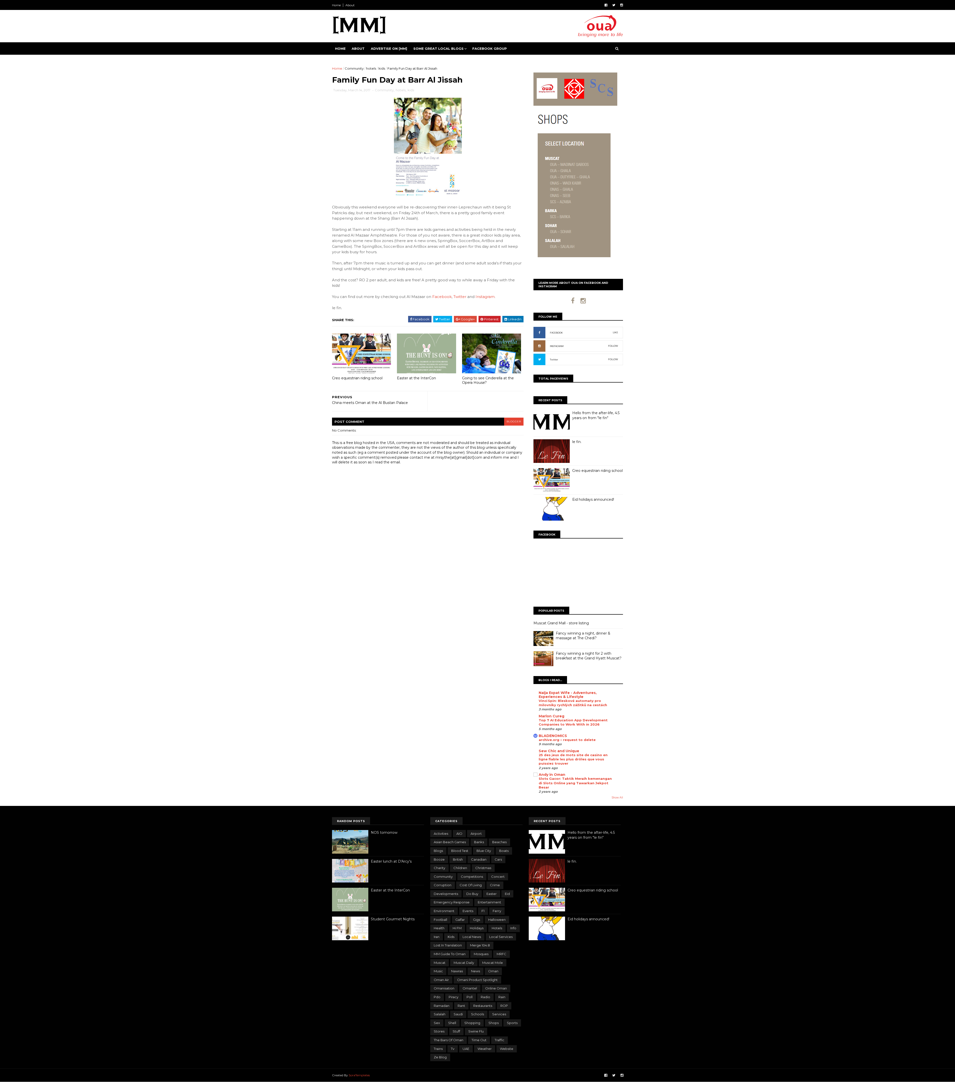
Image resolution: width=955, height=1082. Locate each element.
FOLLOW (613, 345)
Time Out (479, 1040)
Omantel (470, 988)
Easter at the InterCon (416, 378)
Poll (470, 997)
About (350, 5)
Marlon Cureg (551, 716)
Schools (477, 1014)
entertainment (489, 902)
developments (446, 894)
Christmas (483, 868)
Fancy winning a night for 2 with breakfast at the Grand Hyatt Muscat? (588, 656)
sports (512, 1023)
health (439, 928)
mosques (481, 954)
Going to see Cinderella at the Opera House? (488, 380)
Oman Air (441, 980)
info (513, 928)
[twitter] (613, 5)
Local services (501, 937)
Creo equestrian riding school (357, 378)
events (468, 911)
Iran (436, 937)
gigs (476, 920)
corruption (442, 885)
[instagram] (621, 5)
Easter (491, 894)
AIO (459, 834)
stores (439, 1031)
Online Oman (496, 988)
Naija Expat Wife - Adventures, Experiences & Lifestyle (568, 694)
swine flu (476, 1031)
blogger (514, 421)
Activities (441, 834)
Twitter (459, 296)
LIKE (615, 332)
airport (476, 834)
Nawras (457, 971)
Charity (439, 868)
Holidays (476, 928)
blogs (438, 851)
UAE (466, 1049)
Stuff (456, 1031)
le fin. (576, 442)
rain (501, 997)
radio (485, 997)
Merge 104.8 (480, 945)
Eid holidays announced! (593, 499)
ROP (504, 1006)
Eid (507, 894)
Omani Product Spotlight (477, 980)
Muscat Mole (492, 963)
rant (461, 1006)
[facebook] (606, 5)
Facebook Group (489, 48)
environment (444, 911)
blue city (484, 851)
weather (485, 1049)
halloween (497, 920)
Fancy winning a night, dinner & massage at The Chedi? (583, 635)
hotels (371, 68)
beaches (499, 842)
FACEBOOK (556, 332)
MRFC (501, 954)
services (499, 1014)
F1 (482, 911)
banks (479, 842)
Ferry (497, 911)
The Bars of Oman (448, 1040)
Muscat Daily (464, 963)
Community (354, 68)
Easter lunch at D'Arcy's (391, 861)
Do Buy (472, 894)
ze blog (440, 1057)
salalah (439, 1014)
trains (438, 1049)
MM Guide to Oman (450, 954)
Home (336, 5)
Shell (452, 1023)
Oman (493, 971)
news (475, 971)
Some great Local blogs (438, 48)
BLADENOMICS (553, 736)
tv (452, 1049)
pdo (437, 997)
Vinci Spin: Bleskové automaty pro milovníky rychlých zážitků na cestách (573, 703)
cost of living (471, 885)
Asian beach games (450, 842)
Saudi (458, 1014)
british (458, 859)
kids (382, 68)
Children (460, 868)
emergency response (452, 902)
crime (495, 885)
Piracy (453, 997)
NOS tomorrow (384, 832)
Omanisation (444, 988)
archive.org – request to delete (567, 740)
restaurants (482, 1006)
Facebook (442, 296)
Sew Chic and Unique (559, 751)
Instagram (485, 296)
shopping (472, 1023)
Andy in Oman (552, 774)
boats (504, 851)
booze (439, 859)
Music (438, 971)
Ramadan (441, 1006)
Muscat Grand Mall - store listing (561, 623)
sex (437, 1023)
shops (493, 1023)
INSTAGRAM (557, 346)
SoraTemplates (359, 1075)
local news (472, 937)
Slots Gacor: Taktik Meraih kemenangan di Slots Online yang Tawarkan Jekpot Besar (575, 783)
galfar (460, 920)
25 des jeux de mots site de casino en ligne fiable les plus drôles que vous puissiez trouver (573, 759)
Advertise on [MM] (389, 48)
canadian (478, 859)
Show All (617, 797)
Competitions (472, 877)
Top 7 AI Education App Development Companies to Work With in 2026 (573, 722)
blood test (459, 851)
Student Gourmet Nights (393, 919)
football (440, 920)
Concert (498, 877)
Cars (498, 859)
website (506, 1049)
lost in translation (448, 945)
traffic (499, 1040)
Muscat (439, 963)
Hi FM (457, 928)
